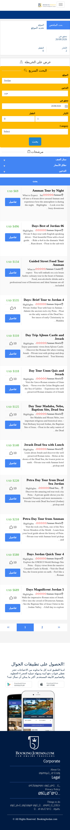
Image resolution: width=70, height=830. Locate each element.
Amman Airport (53, 230)
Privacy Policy (52, 789)
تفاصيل (13, 202)
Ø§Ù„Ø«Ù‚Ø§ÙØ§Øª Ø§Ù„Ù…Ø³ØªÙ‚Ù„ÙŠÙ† (35, 805)
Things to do (53, 802)
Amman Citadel (53, 269)
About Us (55, 769)
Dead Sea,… (55, 488)
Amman (57, 195)
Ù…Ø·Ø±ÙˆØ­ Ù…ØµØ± (47, 809)
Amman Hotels (54, 343)
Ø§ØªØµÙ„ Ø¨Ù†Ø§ (49, 773)
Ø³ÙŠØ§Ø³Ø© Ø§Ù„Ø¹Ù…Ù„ (44, 785)
